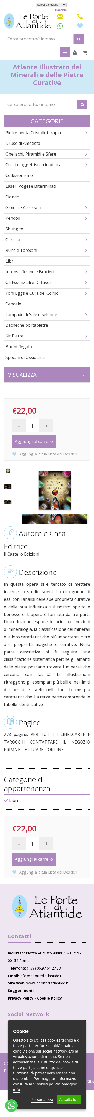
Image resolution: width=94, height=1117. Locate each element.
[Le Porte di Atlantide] (47, 907)
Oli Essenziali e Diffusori (28, 282)
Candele (13, 304)
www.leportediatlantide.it (47, 983)
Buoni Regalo (18, 346)
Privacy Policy (20, 998)
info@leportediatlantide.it (41, 975)
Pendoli (12, 218)
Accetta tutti (69, 1099)
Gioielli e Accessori (23, 207)
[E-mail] (60, 15)
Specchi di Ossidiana (25, 357)
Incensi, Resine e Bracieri (29, 272)
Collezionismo (19, 175)
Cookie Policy (49, 998)
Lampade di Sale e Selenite (31, 314)
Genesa (12, 239)
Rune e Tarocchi (21, 250)
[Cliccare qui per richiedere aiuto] (11, 1105)
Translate (61, 9)
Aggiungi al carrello (34, 441)
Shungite (14, 229)
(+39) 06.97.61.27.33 (44, 968)
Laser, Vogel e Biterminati (30, 186)
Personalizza (42, 1099)
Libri (9, 261)
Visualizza (22, 374)
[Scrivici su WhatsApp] (60, 26)
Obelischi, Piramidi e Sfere (30, 154)
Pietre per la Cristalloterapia (33, 132)
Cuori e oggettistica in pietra (33, 165)
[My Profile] (75, 53)
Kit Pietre (14, 336)
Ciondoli (13, 197)
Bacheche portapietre (26, 325)
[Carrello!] (85, 53)
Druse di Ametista (22, 143)
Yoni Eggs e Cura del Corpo (32, 293)
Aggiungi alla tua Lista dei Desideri (47, 453)
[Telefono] (79, 15)
